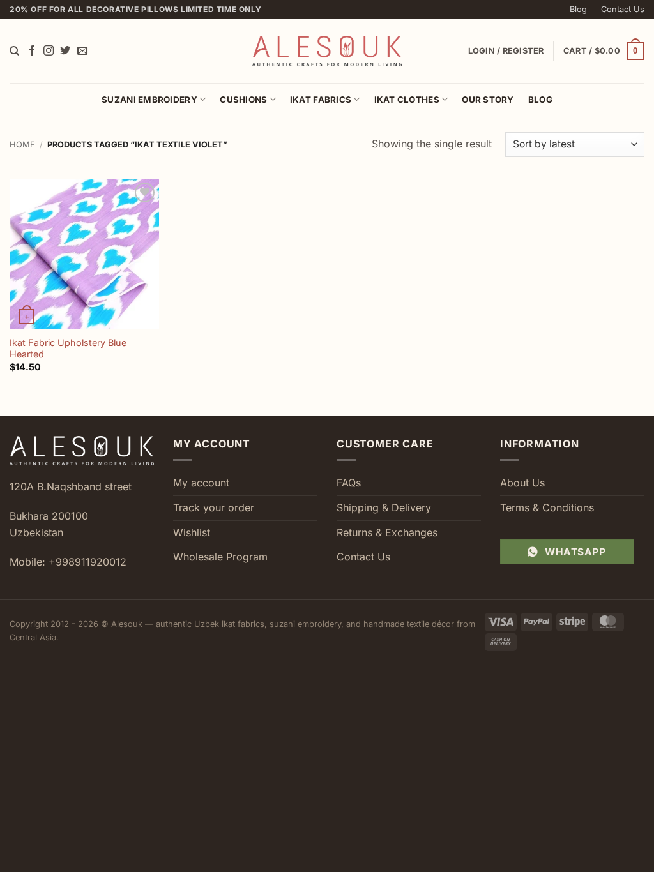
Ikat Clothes (406, 99)
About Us (522, 482)
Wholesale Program (220, 556)
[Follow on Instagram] (48, 51)
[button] (603, 51)
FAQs (349, 482)
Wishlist (191, 532)
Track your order (213, 507)
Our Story (487, 99)
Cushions (243, 99)
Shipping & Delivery (384, 507)
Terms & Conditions (547, 507)
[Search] (14, 51)
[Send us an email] (82, 51)
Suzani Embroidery (149, 99)
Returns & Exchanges (387, 532)
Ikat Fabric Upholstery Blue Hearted (68, 348)
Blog (578, 9)
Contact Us (622, 9)
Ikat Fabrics (320, 99)
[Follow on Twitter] (65, 51)
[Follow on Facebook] (32, 51)
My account (201, 482)
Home (22, 144)
